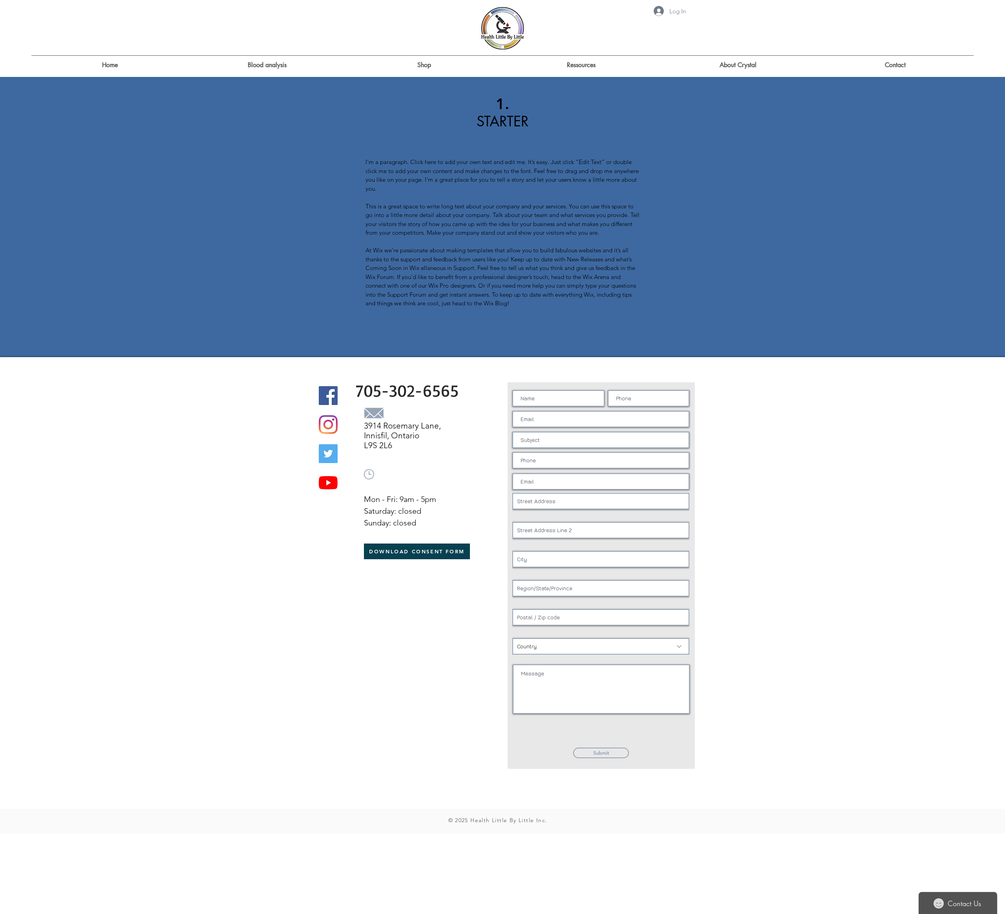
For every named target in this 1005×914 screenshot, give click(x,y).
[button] (581, 61)
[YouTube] (328, 482)
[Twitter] (328, 453)
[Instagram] (328, 424)
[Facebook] (328, 395)
